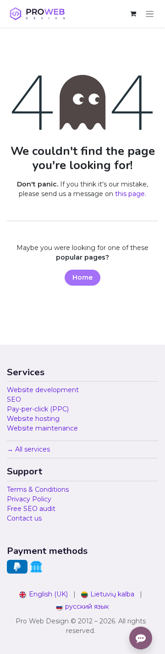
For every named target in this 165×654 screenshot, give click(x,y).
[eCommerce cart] (133, 13)
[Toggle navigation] (149, 13)
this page (130, 194)
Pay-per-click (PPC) (38, 409)
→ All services (28, 449)
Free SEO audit (31, 509)
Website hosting (33, 419)
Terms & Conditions (38, 489)
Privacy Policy (29, 499)
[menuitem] (43, 594)
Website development (43, 390)
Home (82, 277)
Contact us (24, 518)
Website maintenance (42, 428)
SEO (14, 399)
